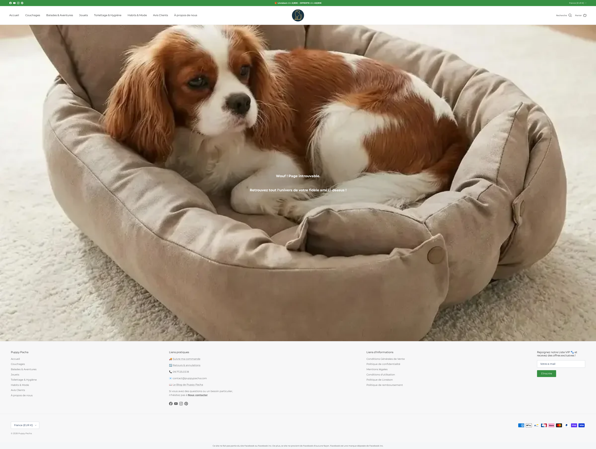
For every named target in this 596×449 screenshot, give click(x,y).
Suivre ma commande (186, 358)
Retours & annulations (186, 365)
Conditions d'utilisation (380, 374)
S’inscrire (546, 373)
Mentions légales (377, 369)
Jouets (83, 15)
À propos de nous (185, 15)
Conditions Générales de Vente (385, 358)
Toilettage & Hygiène (107, 15)
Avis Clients (160, 15)
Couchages (32, 15)
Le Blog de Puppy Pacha (188, 384)
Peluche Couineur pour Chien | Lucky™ (48, 430)
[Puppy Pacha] (298, 15)
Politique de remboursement (384, 385)
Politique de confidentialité (383, 364)
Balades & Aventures (59, 15)
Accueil (14, 15)
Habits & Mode (137, 15)
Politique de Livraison (379, 379)
